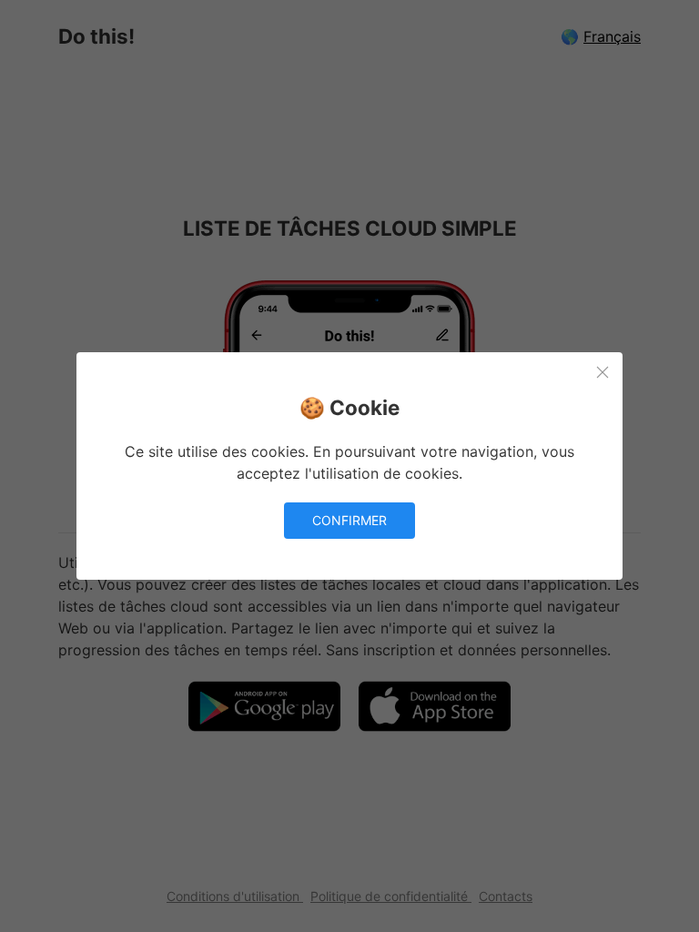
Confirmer (349, 520)
